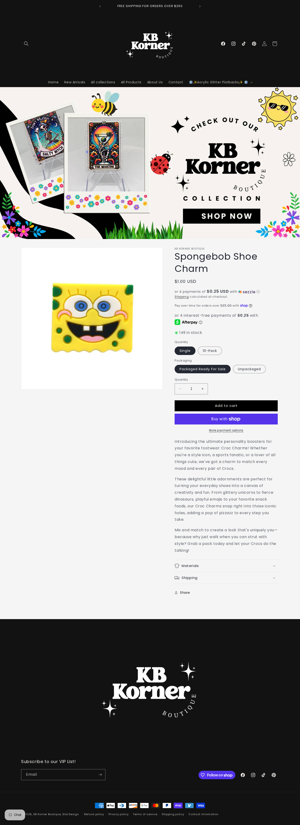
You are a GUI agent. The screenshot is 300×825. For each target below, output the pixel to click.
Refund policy (94, 814)
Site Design (70, 814)
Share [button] (185, 592)
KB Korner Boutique (47, 814)
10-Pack (210, 350)
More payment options (226, 430)
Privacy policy (119, 814)
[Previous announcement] (100, 6)
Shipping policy (173, 814)
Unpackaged (249, 369)
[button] (26, 44)
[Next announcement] (200, 6)
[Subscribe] (100, 774)
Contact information (203, 814)
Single (185, 350)
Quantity (181, 379)
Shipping (182, 297)
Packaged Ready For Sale (203, 369)
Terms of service (145, 814)
